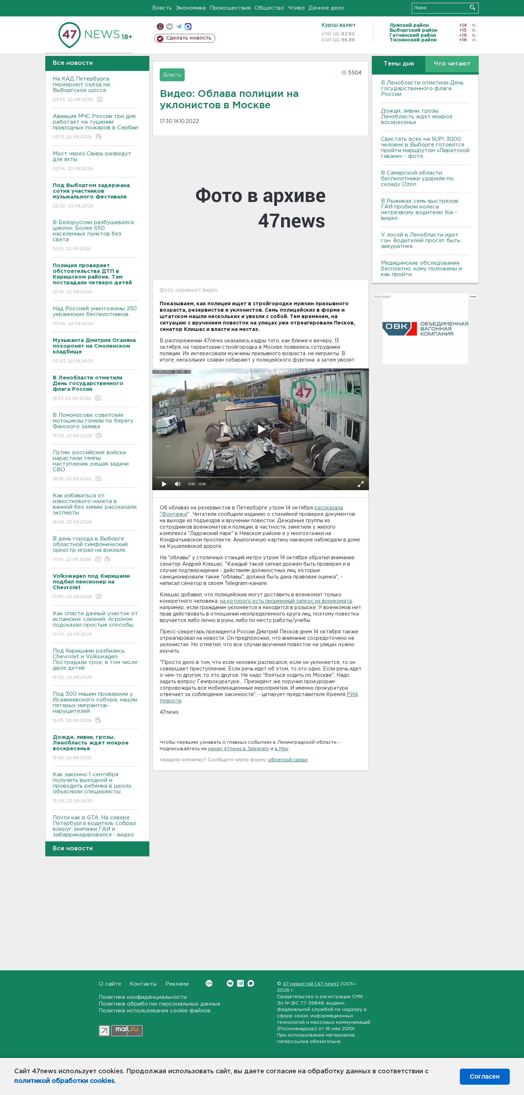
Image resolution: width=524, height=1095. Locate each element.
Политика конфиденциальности (143, 997)
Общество (269, 8)
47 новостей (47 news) (311, 984)
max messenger (188, 26)
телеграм (178, 26)
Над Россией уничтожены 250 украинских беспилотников (95, 316)
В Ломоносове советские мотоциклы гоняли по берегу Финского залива (93, 425)
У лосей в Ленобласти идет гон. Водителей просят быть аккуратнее (420, 241)
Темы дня (399, 64)
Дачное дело (326, 8)
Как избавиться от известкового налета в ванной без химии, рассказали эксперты (95, 508)
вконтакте (169, 26)
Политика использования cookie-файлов (155, 1010)
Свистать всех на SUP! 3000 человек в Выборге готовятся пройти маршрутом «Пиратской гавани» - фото (425, 148)
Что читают (452, 64)
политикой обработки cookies (64, 1081)
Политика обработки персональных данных (160, 1004)
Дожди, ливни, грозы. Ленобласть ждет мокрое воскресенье (417, 117)
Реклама (177, 984)
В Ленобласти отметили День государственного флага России (422, 89)
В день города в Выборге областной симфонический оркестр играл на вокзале (90, 548)
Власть (162, 8)
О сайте (110, 984)
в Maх (281, 749)
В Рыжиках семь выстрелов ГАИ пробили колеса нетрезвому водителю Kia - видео (419, 209)
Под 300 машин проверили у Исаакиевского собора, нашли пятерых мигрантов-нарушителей (95, 707)
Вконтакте (230, 983)
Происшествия (230, 8)
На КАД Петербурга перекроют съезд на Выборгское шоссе (81, 89)
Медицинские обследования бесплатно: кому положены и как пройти (421, 269)
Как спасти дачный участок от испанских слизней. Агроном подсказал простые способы (95, 623)
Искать (472, 7)
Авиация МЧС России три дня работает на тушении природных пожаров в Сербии (95, 126)
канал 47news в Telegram (238, 749)
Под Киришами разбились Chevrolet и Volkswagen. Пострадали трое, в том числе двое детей (95, 664)
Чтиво (296, 8)
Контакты (143, 984)
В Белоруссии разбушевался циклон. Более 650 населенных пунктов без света (93, 235)
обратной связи (287, 760)
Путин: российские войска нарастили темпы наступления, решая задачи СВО (91, 465)
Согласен (485, 1076)
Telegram (240, 983)
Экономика (191, 8)
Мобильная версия (160, 26)
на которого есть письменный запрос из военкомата (286, 601)
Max (250, 983)
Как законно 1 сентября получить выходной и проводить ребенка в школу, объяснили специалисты (93, 787)
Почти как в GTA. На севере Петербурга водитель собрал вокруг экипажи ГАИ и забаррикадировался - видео (94, 830)
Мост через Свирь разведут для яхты (92, 161)
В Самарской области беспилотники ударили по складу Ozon (417, 179)
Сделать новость (188, 38)
